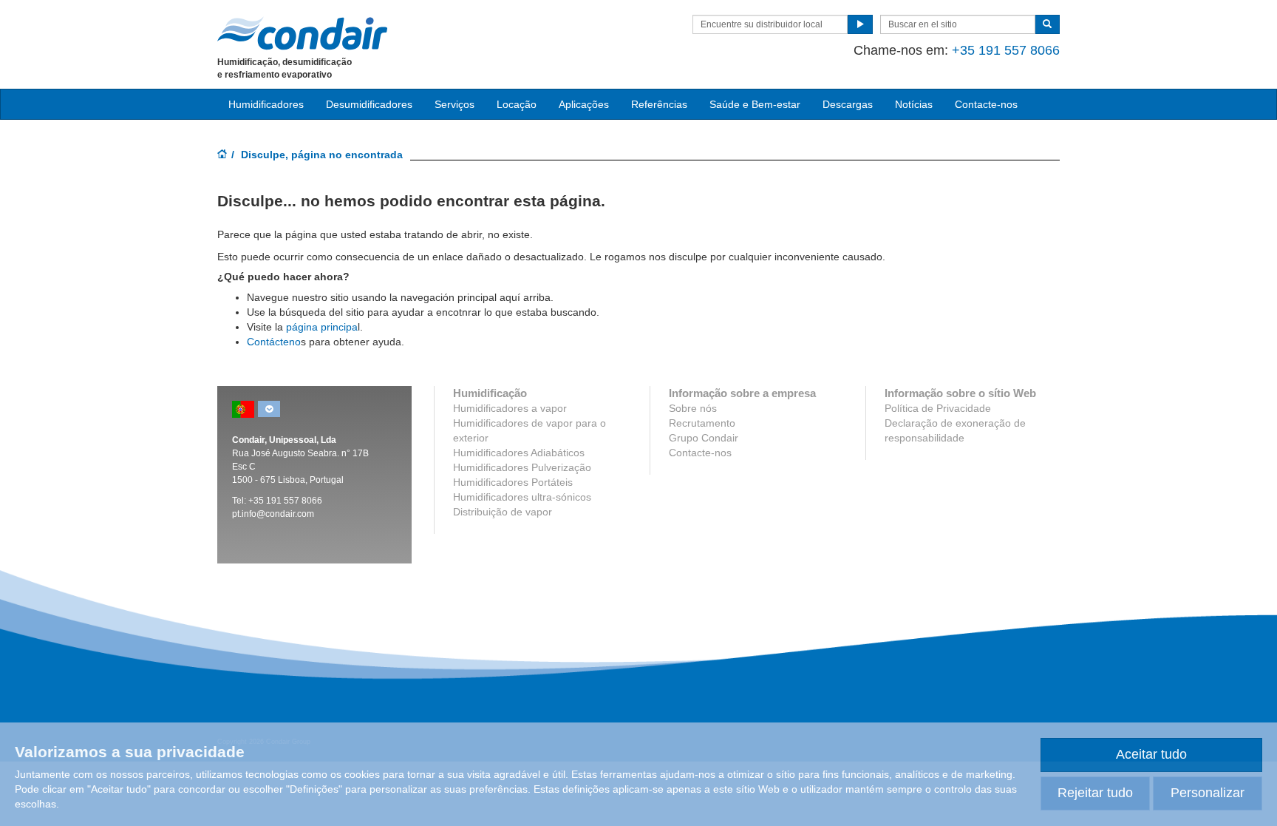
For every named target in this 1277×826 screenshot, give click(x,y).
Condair (302, 33)
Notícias (914, 104)
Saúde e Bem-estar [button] (754, 104)
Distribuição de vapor (502, 512)
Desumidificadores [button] (369, 104)
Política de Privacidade (938, 408)
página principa (322, 327)
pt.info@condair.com (273, 514)
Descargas (848, 104)
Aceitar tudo (1151, 754)
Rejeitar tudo (1095, 792)
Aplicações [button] (584, 104)
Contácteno (274, 342)
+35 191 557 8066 (1006, 50)
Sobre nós (693, 408)
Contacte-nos (986, 104)
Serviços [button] (454, 104)
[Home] (222, 155)
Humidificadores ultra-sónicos (522, 497)
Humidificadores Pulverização (522, 467)
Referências (659, 104)
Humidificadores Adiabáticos (519, 452)
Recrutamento (702, 423)
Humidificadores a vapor (510, 408)
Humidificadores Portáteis (513, 482)
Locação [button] (517, 104)
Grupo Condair (703, 438)
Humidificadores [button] (266, 104)
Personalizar (1207, 792)
